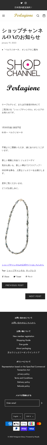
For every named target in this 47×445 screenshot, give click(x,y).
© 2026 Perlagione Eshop (16, 437)
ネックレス (31, 270)
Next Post (35, 296)
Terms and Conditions (23, 378)
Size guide (23, 344)
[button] (17, 416)
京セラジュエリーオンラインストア (24, 352)
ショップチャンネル (16, 270)
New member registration (23, 336)
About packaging (23, 348)
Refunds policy (23, 386)
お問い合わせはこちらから (24, 322)
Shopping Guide (23, 340)
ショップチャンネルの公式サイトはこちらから (23, 264)
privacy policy (23, 374)
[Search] (38, 15)
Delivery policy (23, 382)
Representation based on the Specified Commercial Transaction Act (23, 368)
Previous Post (15, 285)
